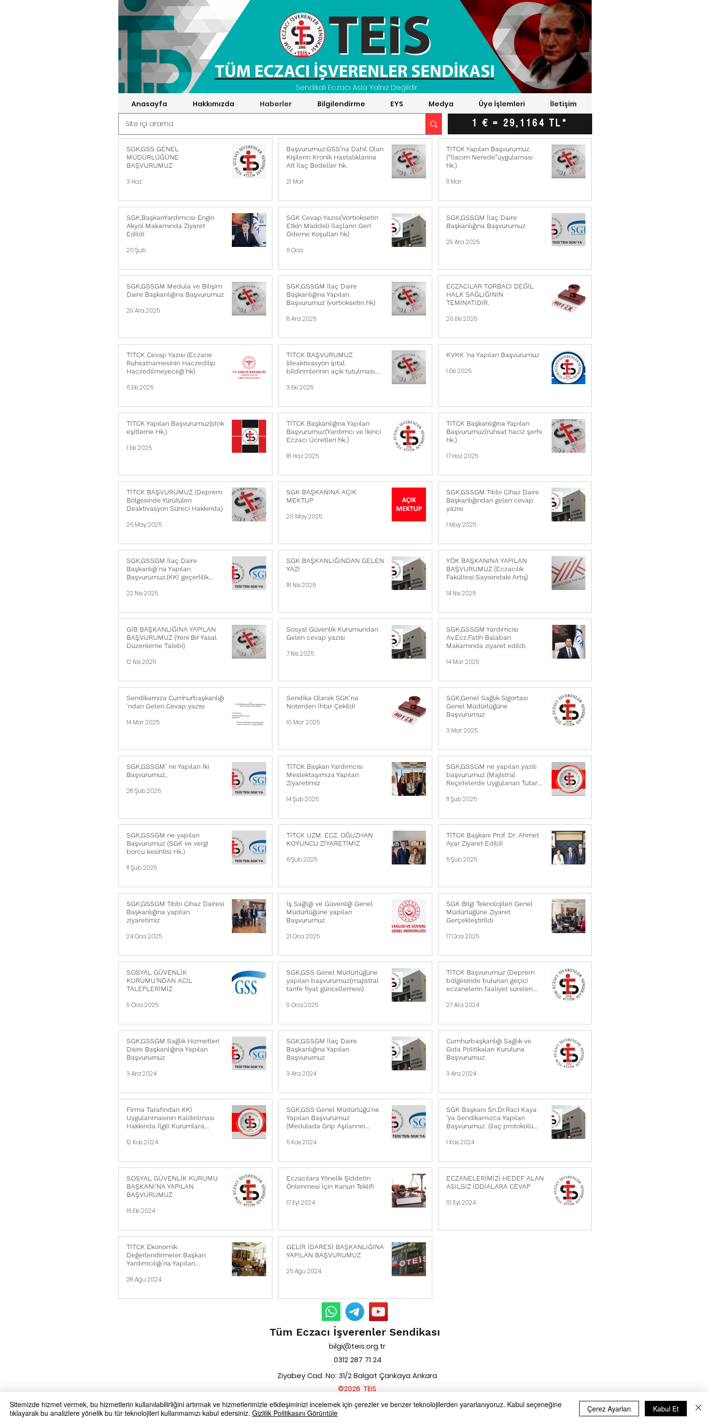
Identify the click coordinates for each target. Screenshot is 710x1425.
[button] (213, 104)
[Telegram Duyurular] (354, 1311)
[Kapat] (698, 1408)
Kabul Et (666, 1408)
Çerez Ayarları (609, 1408)
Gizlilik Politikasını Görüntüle (295, 1413)
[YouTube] (378, 1311)
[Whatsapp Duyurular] (331, 1311)
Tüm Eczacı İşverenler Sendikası (355, 1332)
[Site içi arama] (433, 124)
